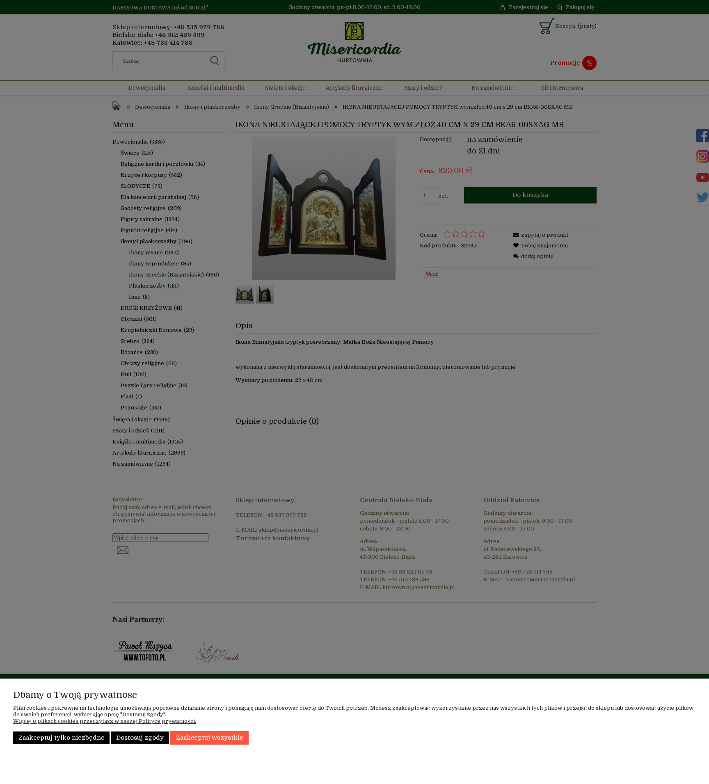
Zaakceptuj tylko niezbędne (61, 737)
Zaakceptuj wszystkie (209, 737)
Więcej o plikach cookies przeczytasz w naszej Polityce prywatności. (104, 721)
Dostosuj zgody (140, 737)
